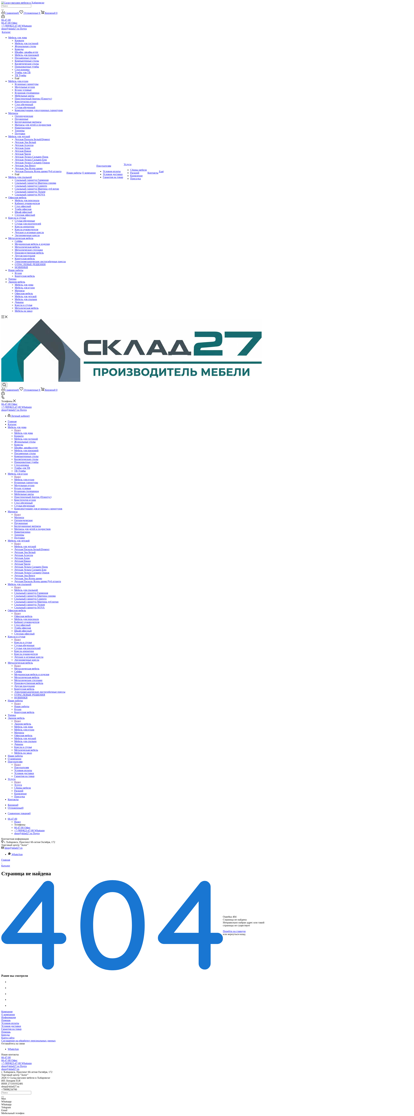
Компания (6, 1011)
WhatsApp (17, 854)
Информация (8, 1017)
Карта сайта (7, 1037)
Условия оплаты (10, 1023)
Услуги (18, 785)
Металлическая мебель (26, 668)
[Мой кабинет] (3, 17)
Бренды (5, 1034)
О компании (8, 1014)
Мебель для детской (25, 546)
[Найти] (2, 9)
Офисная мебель (23, 616)
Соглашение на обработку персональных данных (28, 1040)
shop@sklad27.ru (13, 848)
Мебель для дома (23, 433)
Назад (17, 430)
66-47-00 (6, 20)
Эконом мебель (22, 723)
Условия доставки (11, 1026)
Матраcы (19, 517)
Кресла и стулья (23, 642)
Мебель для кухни (24, 479)
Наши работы (21, 706)
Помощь (6, 1020)
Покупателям (21, 767)
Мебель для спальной (26, 590)
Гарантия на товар (11, 1029)
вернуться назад (236, 934)
